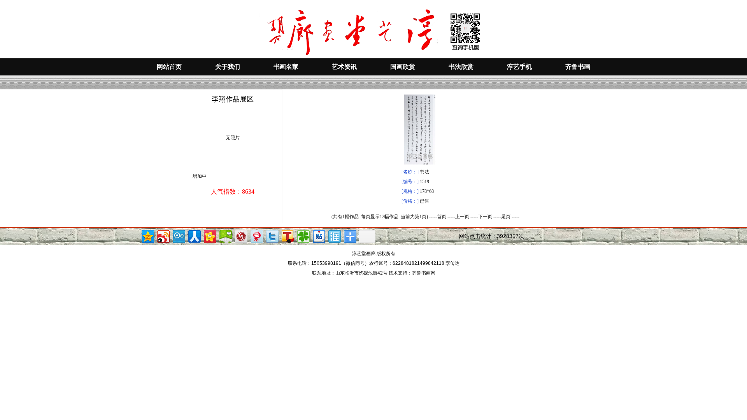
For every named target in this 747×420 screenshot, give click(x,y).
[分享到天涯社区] (334, 235)
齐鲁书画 (577, 66)
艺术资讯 (344, 66)
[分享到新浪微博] (163, 235)
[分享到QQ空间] (147, 235)
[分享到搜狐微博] (287, 235)
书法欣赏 (461, 66)
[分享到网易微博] (256, 235)
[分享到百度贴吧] (318, 235)
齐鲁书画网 (423, 273)
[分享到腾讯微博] (178, 235)
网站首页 (169, 66)
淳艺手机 (519, 66)
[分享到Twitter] (272, 235)
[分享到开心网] (209, 235)
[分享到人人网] (194, 235)
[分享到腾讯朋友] (303, 235)
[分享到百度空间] (225, 235)
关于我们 (227, 66)
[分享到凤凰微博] (240, 235)
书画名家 (286, 66)
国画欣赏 (402, 66)
